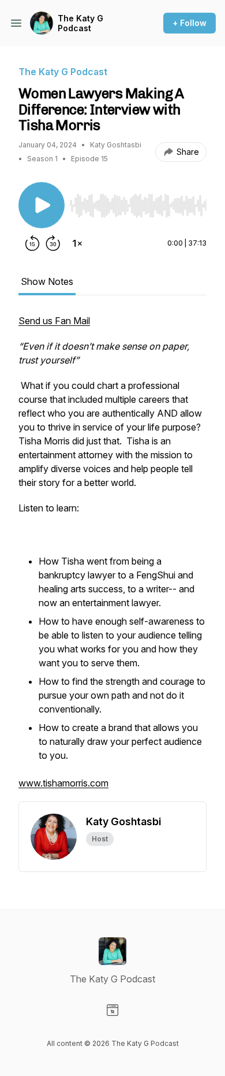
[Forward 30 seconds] (53, 243)
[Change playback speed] (77, 243)
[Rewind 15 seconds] (32, 243)
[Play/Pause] (41, 205)
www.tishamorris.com (63, 783)
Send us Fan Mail (54, 320)
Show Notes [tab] (47, 281)
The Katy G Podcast (80, 23)
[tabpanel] (112, 558)
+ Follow (189, 23)
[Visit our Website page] (112, 1010)
